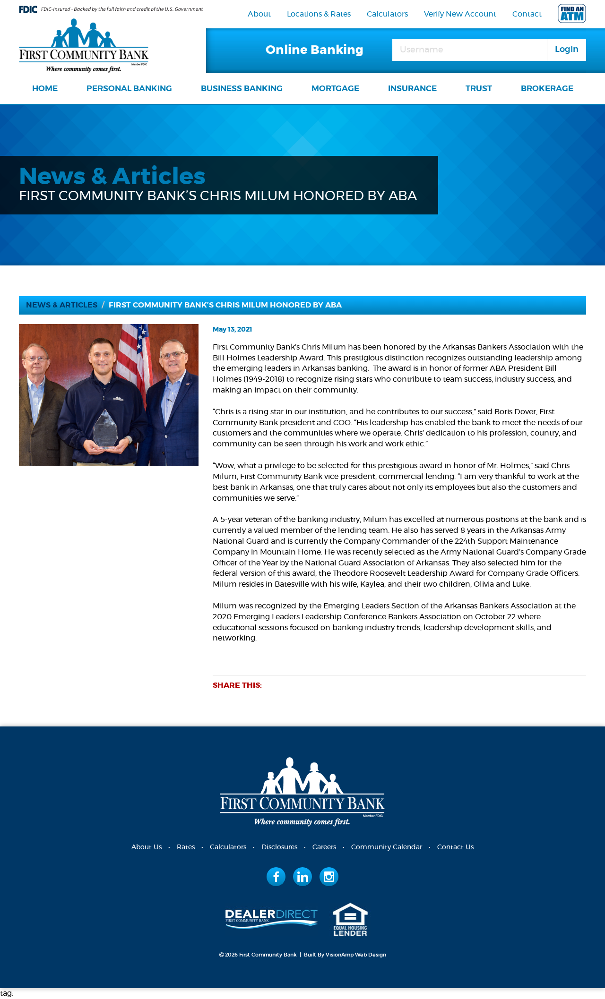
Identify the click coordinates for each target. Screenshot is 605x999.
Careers (324, 847)
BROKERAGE (547, 89)
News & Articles (61, 305)
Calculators (387, 14)
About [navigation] (259, 14)
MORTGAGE (335, 89)
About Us (146, 847)
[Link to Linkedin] (303, 876)
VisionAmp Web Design (356, 954)
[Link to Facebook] (276, 876)
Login (567, 49)
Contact (527, 14)
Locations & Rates (319, 14)
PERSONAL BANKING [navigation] (129, 89)
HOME (45, 89)
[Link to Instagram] (329, 876)
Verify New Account (460, 14)
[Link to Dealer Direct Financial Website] (271, 918)
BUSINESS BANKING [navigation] (242, 89)
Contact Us (455, 847)
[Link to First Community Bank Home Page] (84, 44)
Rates (186, 847)
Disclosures (279, 847)
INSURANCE (412, 89)
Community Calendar (386, 847)
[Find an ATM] (572, 15)
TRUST (479, 89)
